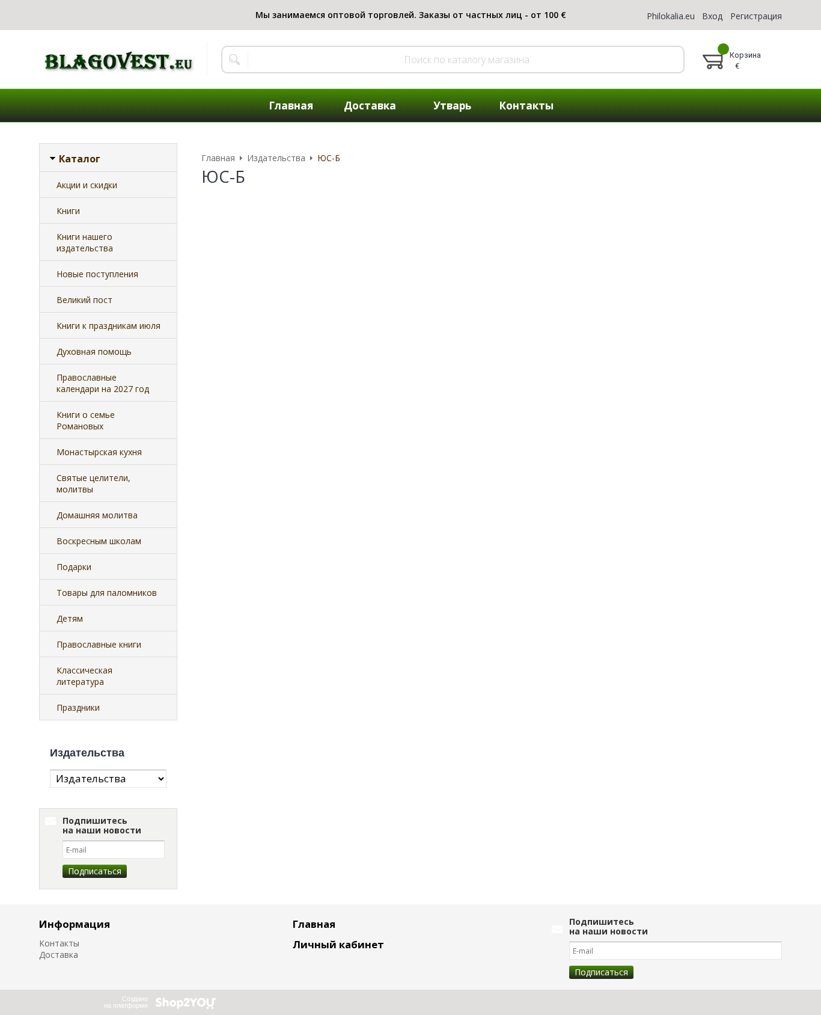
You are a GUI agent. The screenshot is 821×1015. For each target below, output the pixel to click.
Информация (74, 924)
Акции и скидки (86, 185)
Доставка (58, 954)
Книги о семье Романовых (85, 420)
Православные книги (98, 644)
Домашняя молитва (97, 515)
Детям (69, 618)
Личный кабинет (338, 944)
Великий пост (84, 299)
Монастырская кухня (99, 452)
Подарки (73, 566)
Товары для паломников (106, 592)
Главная (314, 924)
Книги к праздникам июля (108, 325)
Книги (68, 210)
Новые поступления (97, 274)
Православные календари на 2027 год (102, 383)
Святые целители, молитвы (93, 483)
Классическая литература (84, 675)
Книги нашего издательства (84, 242)
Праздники (78, 707)
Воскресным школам (98, 541)
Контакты (59, 943)
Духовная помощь (94, 351)
